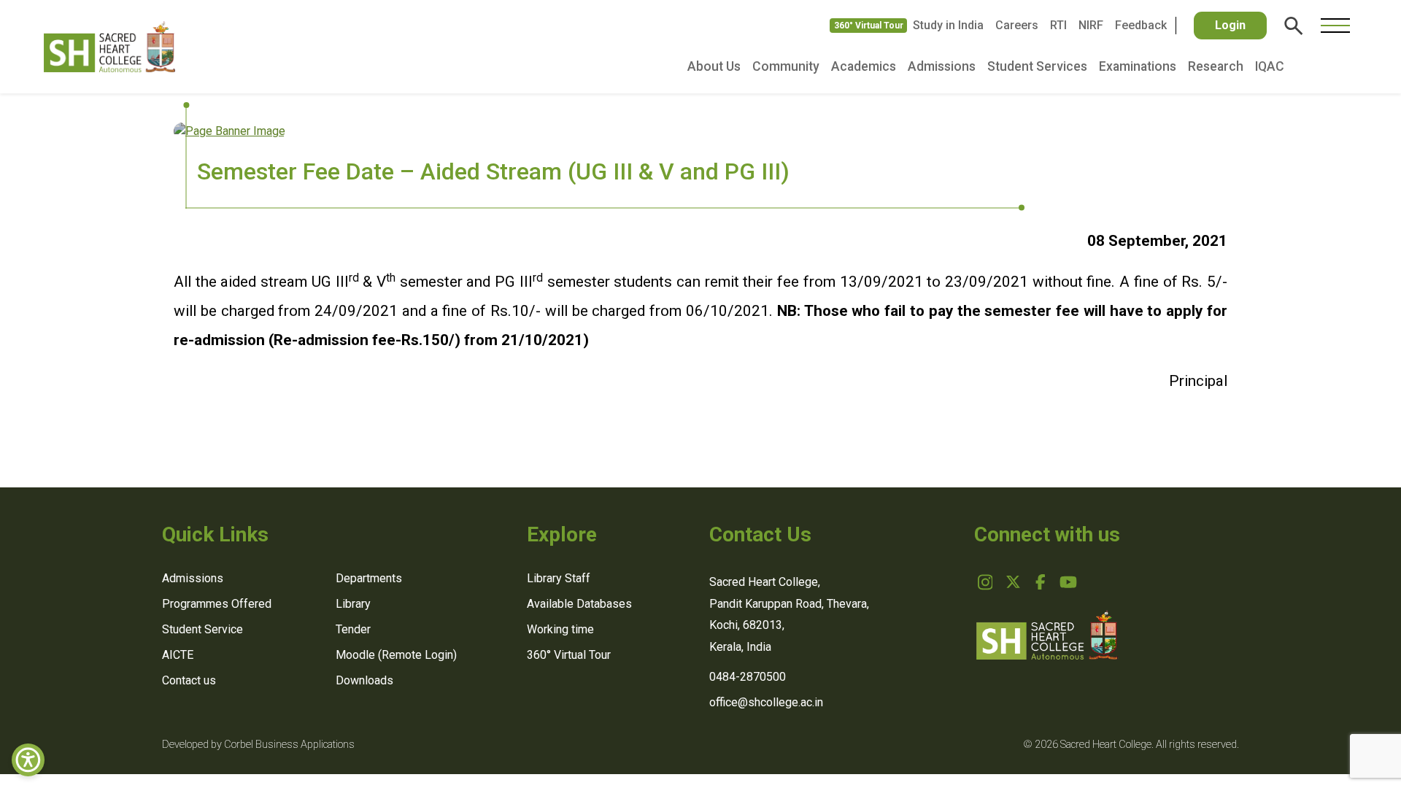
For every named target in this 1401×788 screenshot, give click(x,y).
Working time (560, 629)
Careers (1016, 25)
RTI (1058, 25)
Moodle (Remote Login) (396, 655)
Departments (369, 578)
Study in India (948, 25)
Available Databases (579, 604)
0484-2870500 (747, 677)
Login (1230, 25)
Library (353, 604)
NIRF (1090, 25)
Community (785, 66)
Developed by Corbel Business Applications (258, 744)
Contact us (189, 680)
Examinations (1137, 66)
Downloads (364, 680)
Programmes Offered (216, 604)
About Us (714, 66)
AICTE (177, 655)
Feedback (1141, 25)
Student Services (1037, 66)
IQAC (1269, 66)
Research (1215, 66)
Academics (863, 66)
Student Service (202, 629)
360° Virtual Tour (868, 25)
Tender (353, 629)
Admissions (942, 66)
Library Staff (558, 578)
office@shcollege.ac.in (766, 702)
